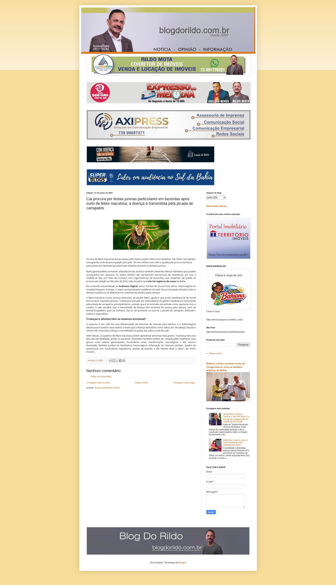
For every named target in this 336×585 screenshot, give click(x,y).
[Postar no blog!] (113, 360)
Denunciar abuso (216, 206)
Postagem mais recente (98, 382)
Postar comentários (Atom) (107, 388)
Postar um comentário (101, 376)
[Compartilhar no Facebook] (120, 360)
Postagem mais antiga (184, 382)
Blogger (182, 562)
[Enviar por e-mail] (110, 360)
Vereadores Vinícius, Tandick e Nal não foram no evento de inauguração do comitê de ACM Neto (236, 418)
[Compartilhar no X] (117, 360)
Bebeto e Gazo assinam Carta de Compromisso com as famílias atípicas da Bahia (225, 367)
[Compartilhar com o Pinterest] (123, 360)
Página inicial (141, 382)
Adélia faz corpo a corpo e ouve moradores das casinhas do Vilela (235, 442)
